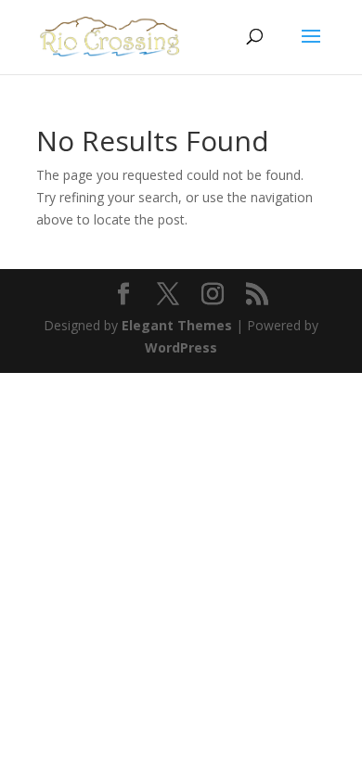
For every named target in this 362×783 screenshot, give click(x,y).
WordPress (181, 347)
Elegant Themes (177, 325)
